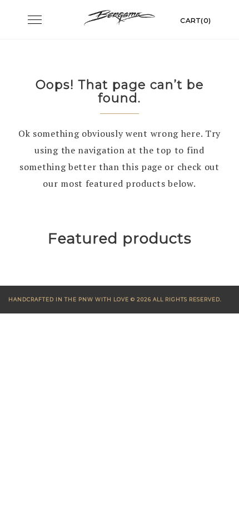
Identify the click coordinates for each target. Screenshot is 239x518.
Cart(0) (195, 20)
